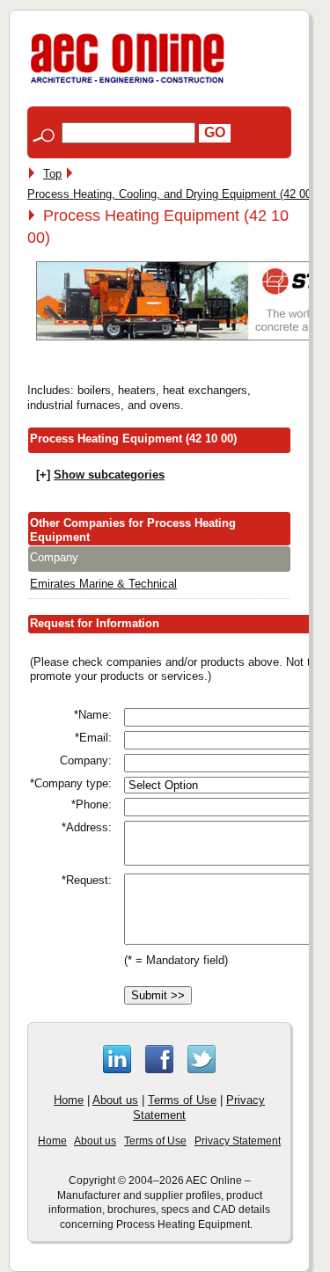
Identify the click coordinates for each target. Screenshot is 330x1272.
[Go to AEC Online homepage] (127, 83)
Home (69, 1100)
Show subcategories (109, 474)
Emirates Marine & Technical (103, 583)
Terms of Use (182, 1100)
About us (115, 1100)
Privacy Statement (237, 1141)
